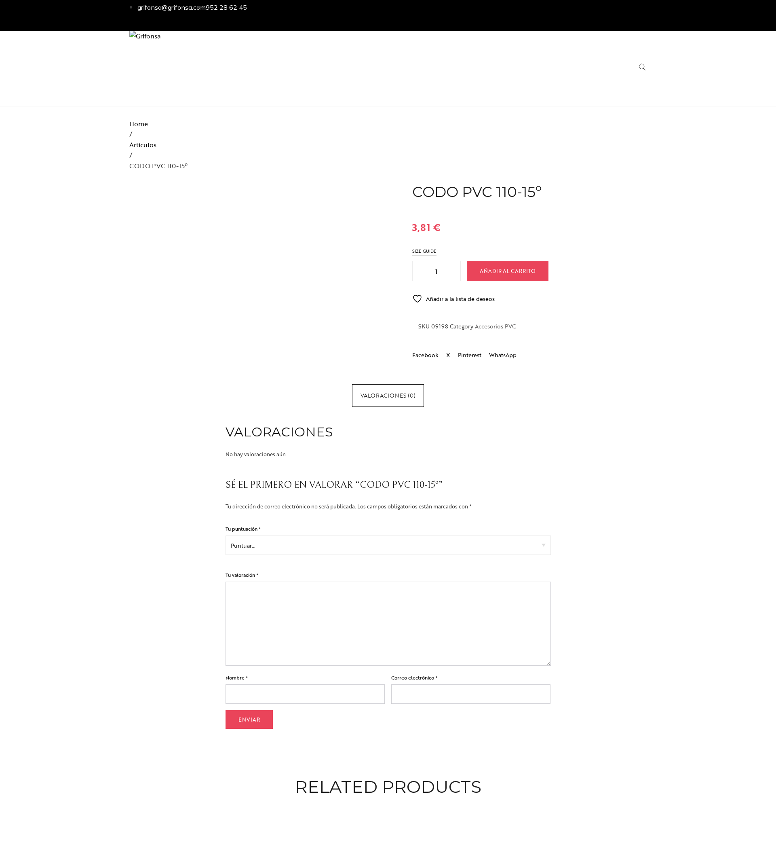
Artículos (142, 145)
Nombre (237, 677)
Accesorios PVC (495, 326)
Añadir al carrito (508, 271)
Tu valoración (242, 574)
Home (138, 124)
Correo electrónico (414, 677)
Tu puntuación (243, 528)
